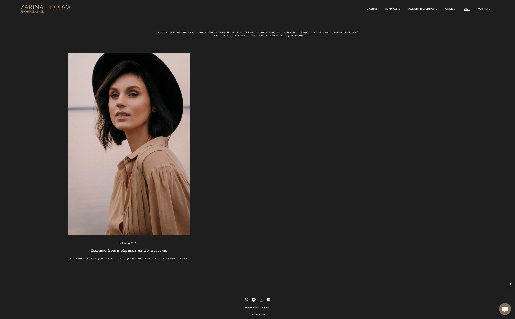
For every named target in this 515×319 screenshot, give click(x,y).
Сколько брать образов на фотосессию (128, 250)
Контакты (484, 8)
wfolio (262, 313)
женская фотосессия (179, 32)
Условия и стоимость (422, 8)
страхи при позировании (261, 32)
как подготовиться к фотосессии (239, 35)
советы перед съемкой (286, 35)
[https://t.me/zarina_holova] (254, 299)
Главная (371, 8)
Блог (467, 8)
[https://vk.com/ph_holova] (268, 299)
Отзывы (450, 8)
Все (157, 32)
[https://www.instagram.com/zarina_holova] (261, 299)
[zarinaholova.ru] (46, 9)
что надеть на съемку (341, 32)
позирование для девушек (219, 32)
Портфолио (392, 8)
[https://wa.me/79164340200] (246, 299)
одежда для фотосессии (302, 32)
